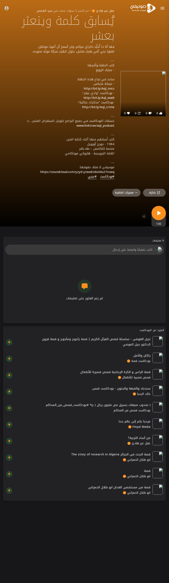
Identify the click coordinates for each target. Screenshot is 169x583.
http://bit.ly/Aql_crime (98, 107)
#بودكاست (107, 176)
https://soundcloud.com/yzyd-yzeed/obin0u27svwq (77, 172)
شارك (152, 192)
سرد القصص (44, 11)
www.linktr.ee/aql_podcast (95, 125)
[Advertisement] (84, 533)
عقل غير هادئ (104, 11)
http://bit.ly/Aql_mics (99, 88)
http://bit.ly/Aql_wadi (98, 98)
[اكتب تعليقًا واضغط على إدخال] (84, 250)
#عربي (92, 176)
